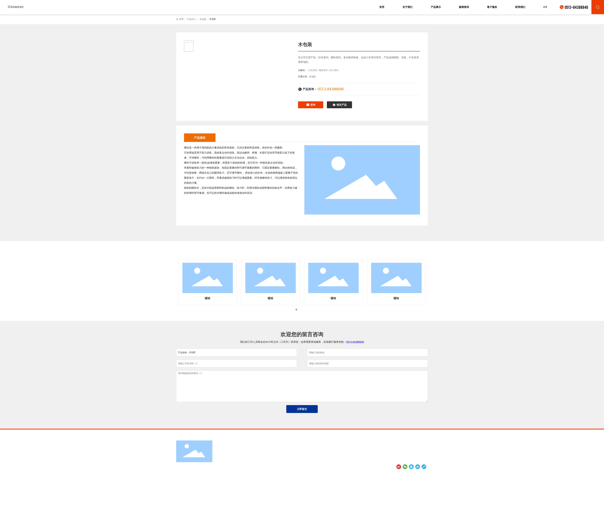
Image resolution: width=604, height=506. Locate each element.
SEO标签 (424, 501)
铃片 (296, 470)
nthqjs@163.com (190, 483)
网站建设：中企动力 (403, 501)
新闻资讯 (253, 461)
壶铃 (296, 466)
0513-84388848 (576, 7)
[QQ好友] (411, 466)
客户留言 (253, 466)
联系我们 (253, 470)
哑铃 (207, 298)
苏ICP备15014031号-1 (378, 501)
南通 (416, 501)
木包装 (203, 19)
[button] (290, 309)
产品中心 (191, 19)
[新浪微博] (398, 466)
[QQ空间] (417, 466)
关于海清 (253, 457)
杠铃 (296, 461)
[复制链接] (424, 466)
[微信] (405, 466)
